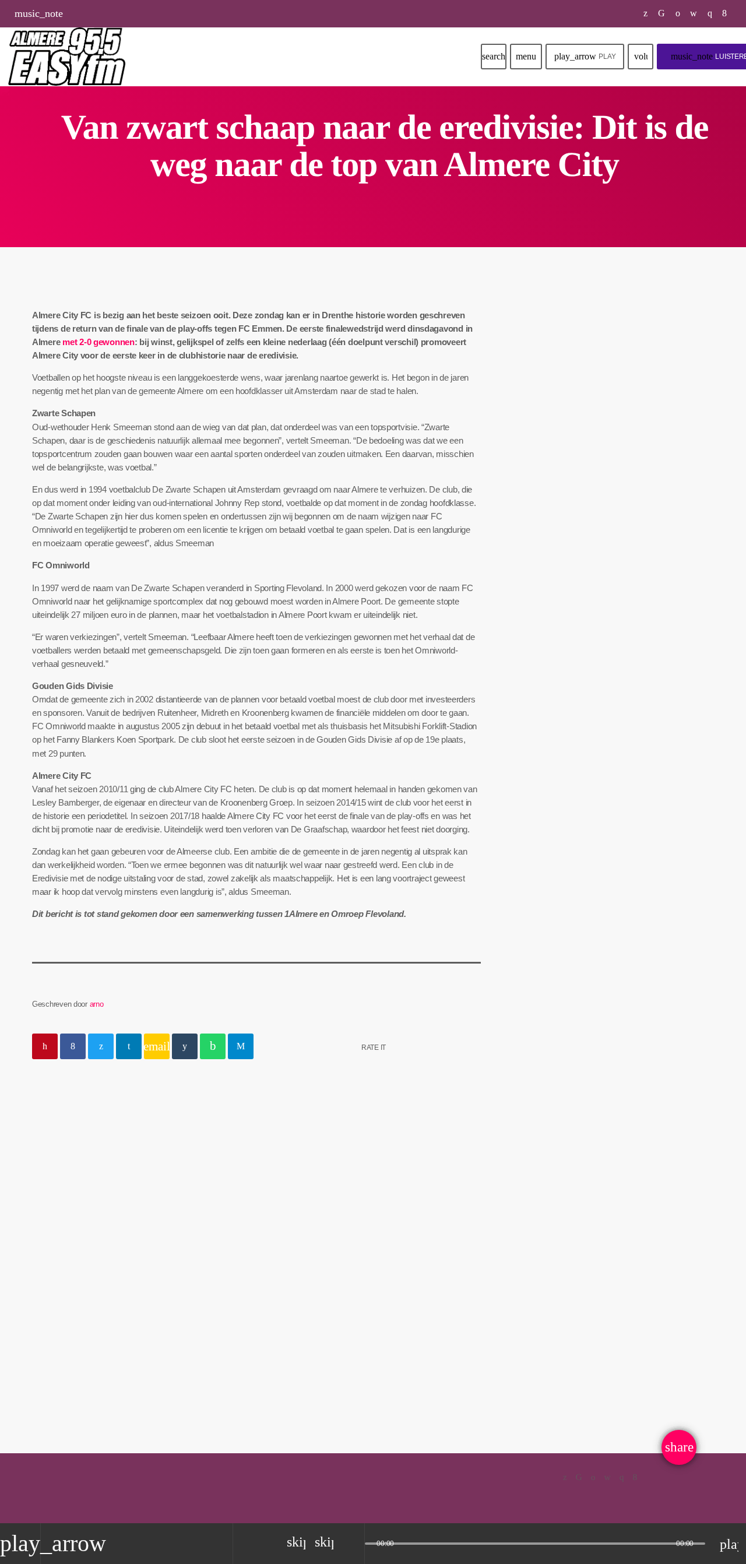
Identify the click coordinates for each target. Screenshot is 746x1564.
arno (97, 1004)
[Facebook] (725, 13)
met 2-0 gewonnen (98, 342)
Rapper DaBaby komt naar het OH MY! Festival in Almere (635, 516)
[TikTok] (662, 13)
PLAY (584, 56)
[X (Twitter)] (645, 13)
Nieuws (62, 1248)
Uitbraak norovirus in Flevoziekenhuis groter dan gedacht (629, 635)
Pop (535, 378)
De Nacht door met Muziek (605, 402)
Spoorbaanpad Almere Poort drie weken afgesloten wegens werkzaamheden (632, 575)
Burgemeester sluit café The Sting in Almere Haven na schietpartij (631, 694)
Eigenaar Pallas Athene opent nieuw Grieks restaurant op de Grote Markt (634, 754)
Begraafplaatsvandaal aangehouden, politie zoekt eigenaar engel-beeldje (129, 1288)
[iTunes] (694, 13)
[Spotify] (678, 13)
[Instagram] (710, 13)
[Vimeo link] (66, 56)
